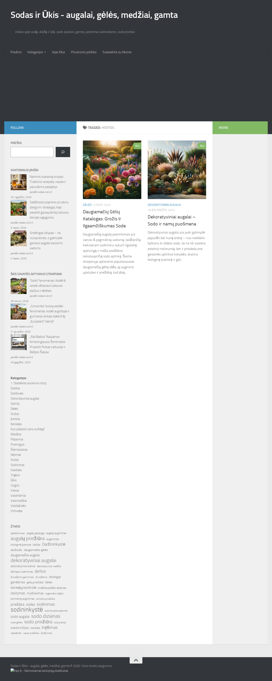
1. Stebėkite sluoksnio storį (28, 383)
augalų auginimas (56, 533)
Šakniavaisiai (19, 450)
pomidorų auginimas (22, 598)
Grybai (15, 414)
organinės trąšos (54, 593)
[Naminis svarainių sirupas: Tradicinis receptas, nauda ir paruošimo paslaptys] (19, 183)
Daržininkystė (53, 544)
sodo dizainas (45, 616)
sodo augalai (20, 616)
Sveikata (16, 470)
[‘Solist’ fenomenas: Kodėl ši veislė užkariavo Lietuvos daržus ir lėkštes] (19, 286)
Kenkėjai (16, 424)
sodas (30, 604)
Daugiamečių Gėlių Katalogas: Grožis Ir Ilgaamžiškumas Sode (104, 219)
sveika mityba (20, 628)
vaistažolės (16, 633)
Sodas (15, 460)
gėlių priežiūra (35, 582)
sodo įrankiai (60, 622)
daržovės (16, 550)
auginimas (52, 539)
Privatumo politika (83, 52)
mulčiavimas (35, 593)
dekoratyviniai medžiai (49, 566)
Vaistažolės (18, 506)
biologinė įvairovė (21, 544)
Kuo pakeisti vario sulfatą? (28, 429)
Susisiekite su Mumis (117, 52)
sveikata (35, 627)
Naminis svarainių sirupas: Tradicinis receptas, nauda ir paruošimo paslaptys (48, 182)
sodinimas (46, 604)
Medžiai (16, 434)
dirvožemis (41, 577)
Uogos (15, 485)
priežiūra (17, 604)
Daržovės (17, 393)
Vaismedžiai (19, 501)
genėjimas (18, 582)
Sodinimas (17, 465)
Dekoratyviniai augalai (164, 205)
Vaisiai (15, 490)
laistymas (18, 593)
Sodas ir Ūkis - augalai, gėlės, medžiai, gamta (94, 15)
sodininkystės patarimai (56, 610)
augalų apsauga (35, 533)
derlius (40, 571)
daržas (36, 544)
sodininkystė (27, 609)
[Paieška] (63, 152)
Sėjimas (16, 455)
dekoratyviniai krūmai (23, 566)
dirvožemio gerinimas (22, 577)
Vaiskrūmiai (18, 495)
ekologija (55, 577)
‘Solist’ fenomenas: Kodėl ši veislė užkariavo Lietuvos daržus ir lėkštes (48, 286)
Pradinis (15, 52)
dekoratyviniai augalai (33, 560)
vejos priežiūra (31, 633)
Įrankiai (15, 419)
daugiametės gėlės (36, 550)
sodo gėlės (17, 622)
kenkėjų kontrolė (23, 587)
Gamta (15, 404)
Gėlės (87, 205)
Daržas (15, 388)
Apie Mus (58, 52)
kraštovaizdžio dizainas (52, 588)
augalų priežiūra (28, 538)
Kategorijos (35, 52)
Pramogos (17, 444)
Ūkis (14, 480)
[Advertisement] (136, 89)
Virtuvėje (17, 511)
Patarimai (17, 439)
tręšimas (50, 627)
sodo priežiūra (38, 621)
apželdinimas (18, 533)
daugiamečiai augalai (25, 555)
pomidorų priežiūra (45, 599)
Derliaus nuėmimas (22, 571)
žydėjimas (46, 633)
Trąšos (15, 475)
